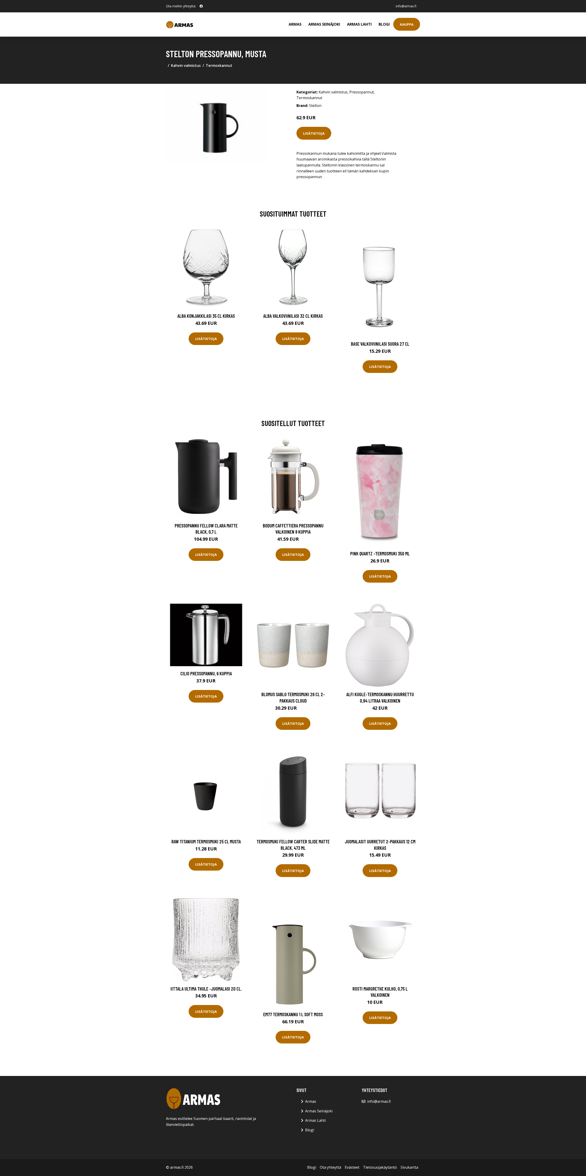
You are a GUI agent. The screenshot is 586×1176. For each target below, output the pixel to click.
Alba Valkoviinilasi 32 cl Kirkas (293, 316)
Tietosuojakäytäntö (380, 1167)
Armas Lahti (359, 24)
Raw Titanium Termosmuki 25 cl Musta (206, 841)
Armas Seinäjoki (324, 24)
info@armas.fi (406, 6)
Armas (295, 24)
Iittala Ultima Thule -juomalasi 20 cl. (206, 988)
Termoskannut (219, 65)
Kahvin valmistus (186, 65)
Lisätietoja (314, 133)
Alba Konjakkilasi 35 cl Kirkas (206, 316)
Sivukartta (409, 1167)
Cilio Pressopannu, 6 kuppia (206, 673)
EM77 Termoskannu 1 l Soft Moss (293, 1014)
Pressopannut (361, 92)
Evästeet (352, 1167)
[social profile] (201, 6)
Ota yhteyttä (330, 1167)
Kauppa (406, 24)
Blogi (384, 24)
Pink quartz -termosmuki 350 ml (380, 553)
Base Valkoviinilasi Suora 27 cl (380, 344)
